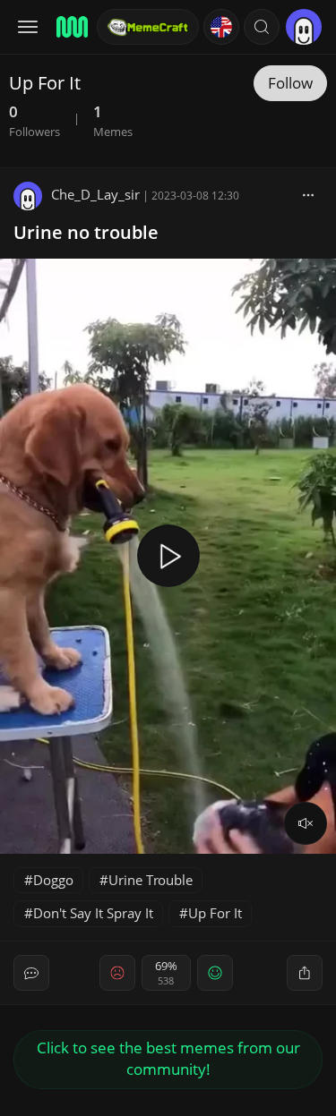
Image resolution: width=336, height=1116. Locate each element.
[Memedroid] (71, 27)
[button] (262, 27)
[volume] (305, 823)
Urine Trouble (150, 880)
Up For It (215, 913)
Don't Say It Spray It (93, 913)
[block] (308, 194)
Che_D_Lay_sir (95, 194)
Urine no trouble (86, 232)
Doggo (53, 880)
